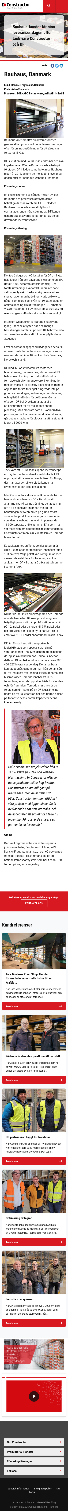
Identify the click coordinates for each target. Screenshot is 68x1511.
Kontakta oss (34, 903)
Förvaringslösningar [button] (19, 1461)
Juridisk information (18, 1488)
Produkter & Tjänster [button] (20, 1452)
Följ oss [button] (12, 1471)
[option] (34, 1397)
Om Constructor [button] (17, 1442)
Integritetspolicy (43, 1488)
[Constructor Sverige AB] (16, 6)
